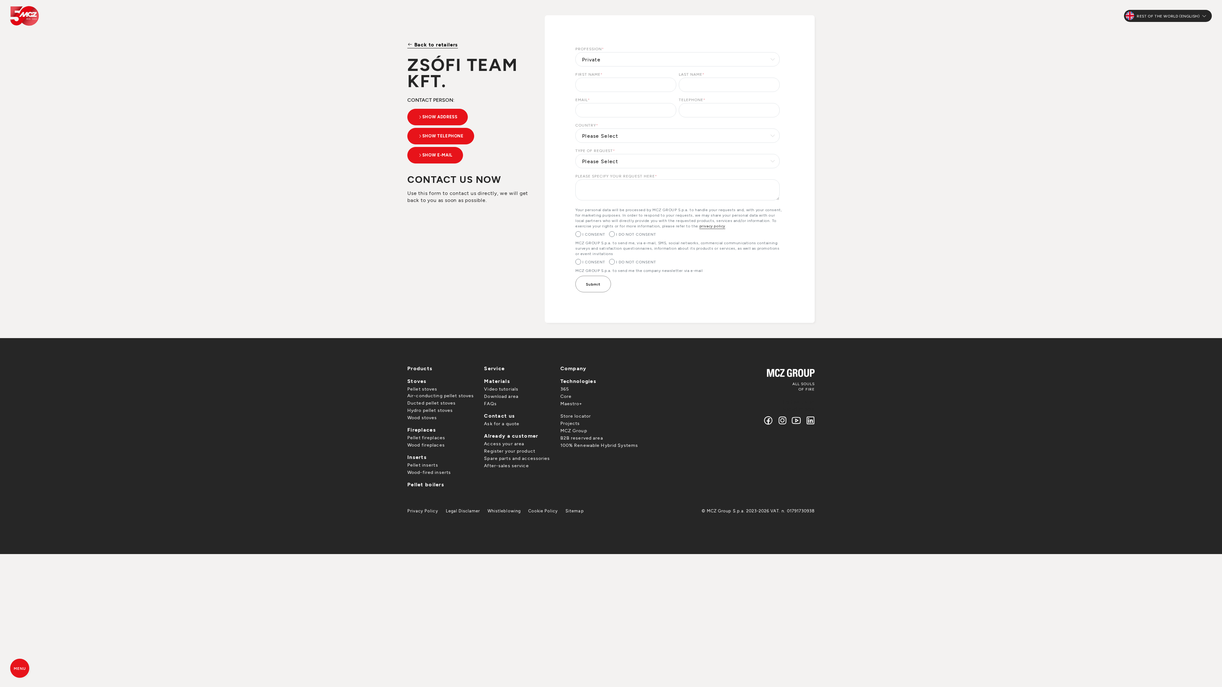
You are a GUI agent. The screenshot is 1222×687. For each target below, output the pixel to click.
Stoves (417, 381)
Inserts (417, 457)
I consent (593, 234)
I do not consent (636, 234)
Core (566, 396)
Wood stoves (422, 417)
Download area (501, 396)
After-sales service (506, 465)
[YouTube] (797, 420)
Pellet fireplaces (426, 437)
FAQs (490, 403)
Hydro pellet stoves (430, 410)
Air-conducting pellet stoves (440, 395)
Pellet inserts (422, 465)
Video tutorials (501, 389)
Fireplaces (421, 430)
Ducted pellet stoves (431, 403)
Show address (440, 116)
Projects (570, 423)
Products (419, 368)
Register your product (509, 451)
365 (564, 389)
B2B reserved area (581, 438)
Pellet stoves (422, 389)
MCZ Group (573, 430)
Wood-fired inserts (429, 472)
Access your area (504, 443)
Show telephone (443, 135)
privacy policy (712, 226)
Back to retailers (435, 44)
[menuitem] (422, 511)
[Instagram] (783, 420)
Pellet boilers (425, 484)
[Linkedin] (809, 420)
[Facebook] (769, 420)
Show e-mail (437, 154)
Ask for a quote (501, 423)
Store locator (575, 416)
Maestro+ (571, 403)
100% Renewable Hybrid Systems (599, 445)
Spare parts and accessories (517, 458)
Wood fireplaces (426, 445)
